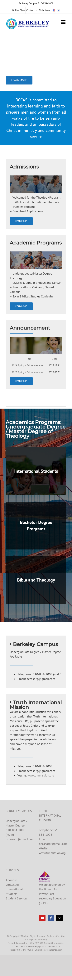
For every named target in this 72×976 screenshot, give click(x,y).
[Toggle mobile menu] (63, 22)
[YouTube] (42, 918)
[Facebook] (51, 918)
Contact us (12, 884)
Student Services (17, 898)
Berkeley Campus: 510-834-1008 (36, 3)
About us (11, 880)
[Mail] (59, 918)
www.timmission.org (40, 775)
